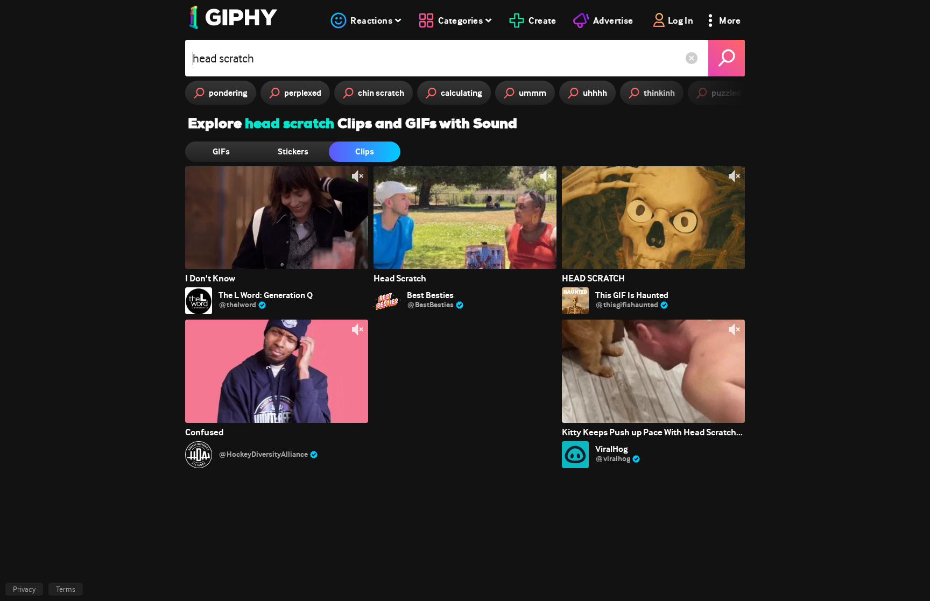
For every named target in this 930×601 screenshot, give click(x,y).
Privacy (24, 589)
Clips (364, 151)
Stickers (293, 151)
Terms (65, 589)
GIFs (221, 151)
